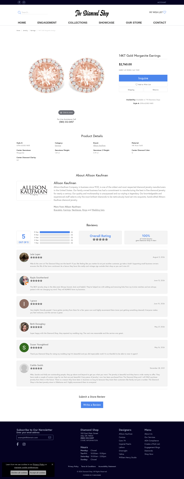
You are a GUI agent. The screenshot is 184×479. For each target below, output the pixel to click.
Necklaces (76, 209)
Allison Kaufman (99, 145)
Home (22, 22)
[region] (66, 75)
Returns (156, 90)
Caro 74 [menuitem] (122, 440)
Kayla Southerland (39, 277)
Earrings (33, 30)
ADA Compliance (152, 440)
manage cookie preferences (26, 467)
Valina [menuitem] (121, 454)
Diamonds (149, 450)
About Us (148, 434)
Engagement (47, 22)
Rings (84, 209)
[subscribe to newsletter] (49, 437)
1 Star (36, 243)
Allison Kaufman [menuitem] (126, 434)
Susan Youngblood (39, 344)
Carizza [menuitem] (122, 437)
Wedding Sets (98, 209)
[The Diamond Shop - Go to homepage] (92, 12)
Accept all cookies (37, 473)
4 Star (36, 235)
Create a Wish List (152, 444)
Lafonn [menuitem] (122, 447)
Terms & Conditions (88, 466)
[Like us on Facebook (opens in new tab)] (19, 2)
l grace (33, 300)
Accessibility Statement (107, 466)
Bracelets (58, 209)
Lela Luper (35, 254)
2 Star (36, 240)
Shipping (131, 90)
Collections (77, 22)
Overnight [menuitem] (123, 450)
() (72, 232)
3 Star (36, 237)
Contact (159, 22)
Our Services (150, 437)
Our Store (134, 22)
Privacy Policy (73, 466)
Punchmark (96, 475)
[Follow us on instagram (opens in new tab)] (23, 2)
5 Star (36, 232)
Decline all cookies (19, 473)
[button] (161, 2)
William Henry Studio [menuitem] (128, 457)
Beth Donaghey (37, 323)
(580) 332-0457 (66, 121)
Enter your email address (28, 432)
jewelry (25, 30)
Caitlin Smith (36, 365)
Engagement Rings (152, 447)
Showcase (106, 22)
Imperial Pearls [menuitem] (125, 444)
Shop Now (149, 454)
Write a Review (92, 405)
